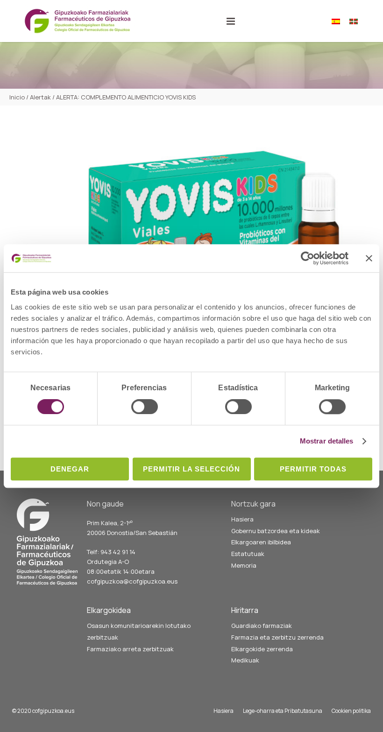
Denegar (69, 469)
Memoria (243, 565)
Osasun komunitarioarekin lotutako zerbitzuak (139, 631)
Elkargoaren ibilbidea (261, 542)
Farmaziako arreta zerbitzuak (130, 649)
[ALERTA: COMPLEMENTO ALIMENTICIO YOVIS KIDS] (196, 233)
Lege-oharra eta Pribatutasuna (282, 711)
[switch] (144, 406)
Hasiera (242, 519)
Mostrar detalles (327, 441)
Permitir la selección (191, 469)
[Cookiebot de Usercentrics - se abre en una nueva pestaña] (307, 258)
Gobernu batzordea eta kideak (275, 531)
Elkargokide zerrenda (262, 649)
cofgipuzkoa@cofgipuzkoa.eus (132, 581)
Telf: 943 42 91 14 (111, 552)
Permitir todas (313, 469)
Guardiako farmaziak (261, 625)
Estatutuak (247, 553)
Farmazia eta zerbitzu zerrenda (277, 637)
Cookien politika (351, 711)
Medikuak (245, 660)
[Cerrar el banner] (369, 258)
